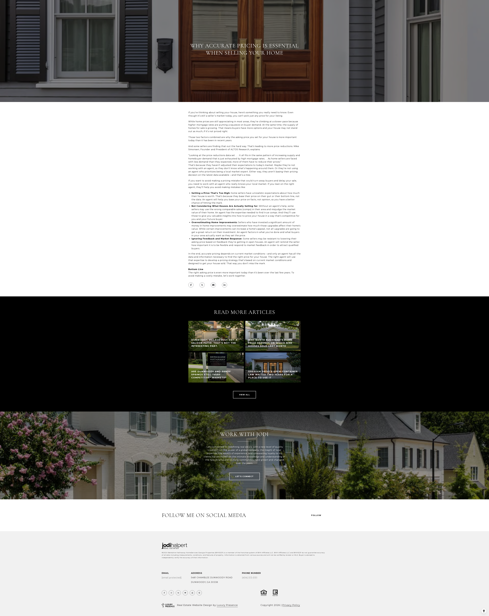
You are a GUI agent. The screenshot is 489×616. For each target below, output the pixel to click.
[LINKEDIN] (178, 592)
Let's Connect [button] (244, 476)
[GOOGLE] (199, 592)
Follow (316, 515)
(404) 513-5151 (249, 577)
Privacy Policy (291, 605)
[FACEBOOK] (164, 592)
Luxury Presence (227, 605)
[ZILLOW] (192, 592)
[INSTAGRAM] (171, 592)
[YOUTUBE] (185, 592)
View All (244, 395)
